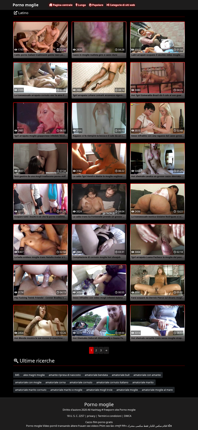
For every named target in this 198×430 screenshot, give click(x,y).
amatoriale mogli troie (99, 389)
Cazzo (89, 422)
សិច (170, 426)
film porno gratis (103, 422)
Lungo (81, 5)
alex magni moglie (34, 375)
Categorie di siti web (122, 5)
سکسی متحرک (135, 426)
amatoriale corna (55, 382)
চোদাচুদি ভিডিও (121, 426)
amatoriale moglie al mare (157, 389)
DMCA (127, 416)
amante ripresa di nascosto (65, 375)
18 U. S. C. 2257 (76, 416)
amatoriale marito (143, 382)
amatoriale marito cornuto (30, 389)
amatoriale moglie (127, 389)
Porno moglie (26, 4)
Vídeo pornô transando (56, 426)
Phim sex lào (106, 426)
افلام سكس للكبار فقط (155, 426)
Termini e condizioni (110, 416)
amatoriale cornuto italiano (112, 382)
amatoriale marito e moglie (66, 389)
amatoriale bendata (96, 375)
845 (17, 375)
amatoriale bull (120, 375)
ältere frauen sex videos (85, 426)
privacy (91, 416)
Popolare (97, 5)
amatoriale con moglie (28, 382)
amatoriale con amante (147, 375)
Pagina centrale (62, 5)
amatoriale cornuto (81, 382)
